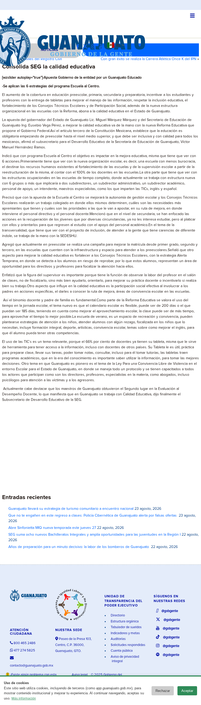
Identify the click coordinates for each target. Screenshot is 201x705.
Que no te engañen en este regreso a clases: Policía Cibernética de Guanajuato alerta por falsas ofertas (93, 515)
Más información (24, 698)
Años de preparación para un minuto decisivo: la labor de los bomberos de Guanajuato (79, 547)
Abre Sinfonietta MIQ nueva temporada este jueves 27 (52, 528)
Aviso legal (80, 675)
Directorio (117, 615)
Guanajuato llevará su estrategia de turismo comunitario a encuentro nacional (70, 509)
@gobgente (169, 611)
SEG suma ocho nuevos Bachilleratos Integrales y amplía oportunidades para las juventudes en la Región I (94, 534)
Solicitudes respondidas (127, 645)
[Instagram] (94, 46)
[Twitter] (86, 46)
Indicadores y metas (125, 633)
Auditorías (118, 639)
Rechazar (162, 691)
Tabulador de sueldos (126, 627)
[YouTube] (102, 46)
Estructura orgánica (124, 621)
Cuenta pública (121, 650)
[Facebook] (79, 46)
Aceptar (187, 691)
